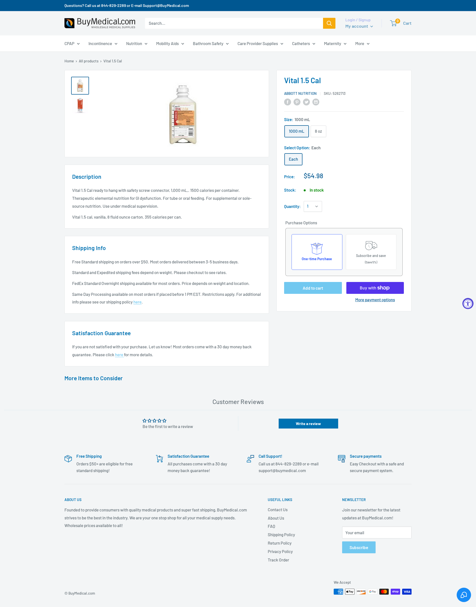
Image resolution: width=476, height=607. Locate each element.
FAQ (271, 526)
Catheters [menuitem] (301, 43)
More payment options (375, 299)
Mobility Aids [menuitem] (167, 43)
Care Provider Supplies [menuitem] (258, 43)
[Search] (329, 23)
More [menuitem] (359, 43)
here (137, 301)
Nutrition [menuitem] (134, 43)
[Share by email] (315, 101)
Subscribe (359, 547)
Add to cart (313, 287)
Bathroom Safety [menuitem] (208, 43)
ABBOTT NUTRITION (300, 93)
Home (69, 61)
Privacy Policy (280, 551)
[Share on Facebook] (287, 101)
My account (357, 26)
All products (88, 61)
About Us (276, 517)
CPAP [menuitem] (69, 43)
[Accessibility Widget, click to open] (468, 303)
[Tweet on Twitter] (306, 101)
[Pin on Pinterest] (297, 101)
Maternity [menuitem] (332, 43)
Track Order (278, 559)
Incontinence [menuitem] (100, 43)
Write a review (308, 423)
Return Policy (280, 542)
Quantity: (292, 206)
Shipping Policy (281, 534)
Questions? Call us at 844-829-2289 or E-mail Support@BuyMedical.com (126, 5)
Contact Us (278, 509)
